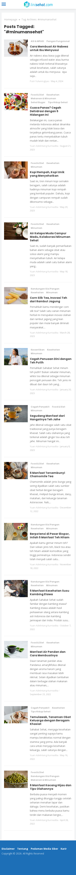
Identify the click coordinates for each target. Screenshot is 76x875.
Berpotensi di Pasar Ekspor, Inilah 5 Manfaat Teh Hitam (49, 535)
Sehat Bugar (38, 102)
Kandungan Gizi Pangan (45, 288)
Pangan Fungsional (58, 41)
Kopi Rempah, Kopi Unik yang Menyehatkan (47, 174)
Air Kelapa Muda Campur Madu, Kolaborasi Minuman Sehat (50, 236)
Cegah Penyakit (40, 406)
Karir (64, 848)
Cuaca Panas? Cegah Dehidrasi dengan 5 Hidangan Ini (45, 111)
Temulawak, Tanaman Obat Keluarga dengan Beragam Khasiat (50, 720)
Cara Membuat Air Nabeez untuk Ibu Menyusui (49, 48)
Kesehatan (52, 94)
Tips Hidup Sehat (58, 102)
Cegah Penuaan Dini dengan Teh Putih (51, 360)
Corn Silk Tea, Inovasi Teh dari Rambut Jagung (48, 299)
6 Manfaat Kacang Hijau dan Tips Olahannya (50, 787)
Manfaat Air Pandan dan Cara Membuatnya (48, 653)
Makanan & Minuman (43, 98)
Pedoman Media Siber (44, 848)
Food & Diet (37, 94)
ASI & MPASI (37, 41)
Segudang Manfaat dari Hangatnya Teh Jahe (47, 417)
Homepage (10, 19)
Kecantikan (38, 349)
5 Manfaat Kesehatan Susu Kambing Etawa (49, 592)
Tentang (22, 848)
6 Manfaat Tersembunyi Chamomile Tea (47, 474)
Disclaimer (8, 848)
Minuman (36, 167)
